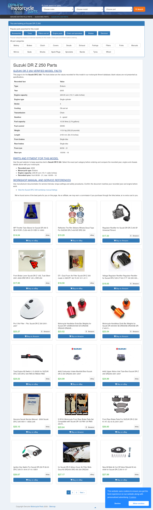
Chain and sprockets (74, 33)
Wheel (108, 52)
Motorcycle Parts (37, 506)
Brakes (91, 33)
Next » (82, 492)
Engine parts (57, 33)
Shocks (42, 52)
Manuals (134, 45)
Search (140, 9)
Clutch (42, 45)
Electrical (104, 33)
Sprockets (69, 52)
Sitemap (52, 506)
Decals (68, 45)
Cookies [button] (132, 497)
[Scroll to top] (95, 507)
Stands (82, 52)
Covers (55, 45)
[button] (32, 222)
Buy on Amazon (122, 240)
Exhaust (82, 45)
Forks (121, 45)
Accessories (16, 33)
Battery (16, 45)
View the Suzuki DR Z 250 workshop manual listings (37, 190)
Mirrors (16, 52)
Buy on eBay (33, 240)
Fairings (95, 45)
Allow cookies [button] (138, 503)
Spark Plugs (55, 52)
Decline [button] (118, 503)
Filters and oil (43, 33)
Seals (29, 52)
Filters (108, 45)
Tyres (30, 33)
